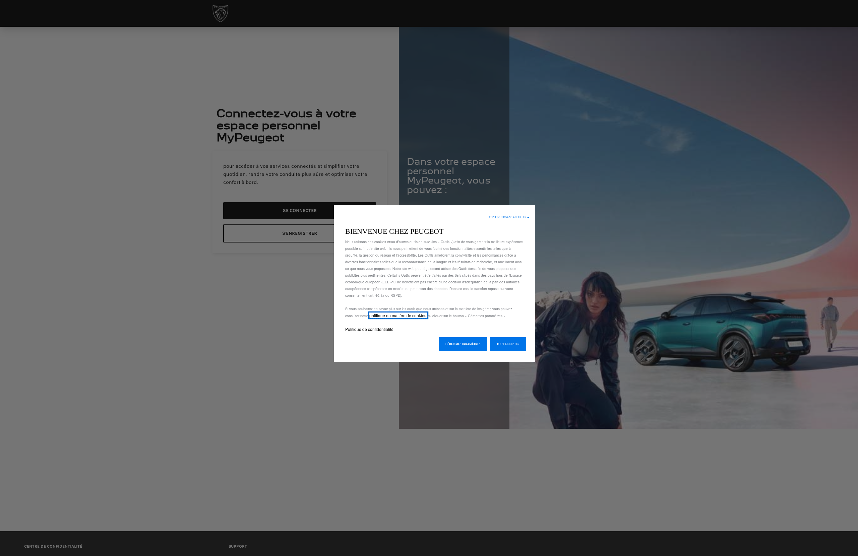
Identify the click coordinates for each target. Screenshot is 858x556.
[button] (509, 217)
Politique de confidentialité (369, 329)
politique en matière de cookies (398, 315)
